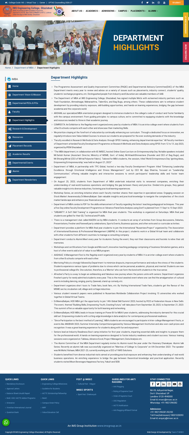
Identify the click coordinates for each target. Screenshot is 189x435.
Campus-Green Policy (50, 403)
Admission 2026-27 (186, 25)
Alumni (152, 11)
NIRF (44, 408)
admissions (108, 11)
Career (42, 2)
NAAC (44, 398)
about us (77, 11)
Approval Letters (13, 389)
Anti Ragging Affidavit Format (125, 410)
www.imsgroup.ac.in (109, 425)
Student (176, 2)
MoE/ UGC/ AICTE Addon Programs (21, 398)
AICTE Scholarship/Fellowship (54, 393)
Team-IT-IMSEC (177, 432)
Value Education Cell (50, 412)
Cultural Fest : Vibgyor (86, 384)
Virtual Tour (31, 2)
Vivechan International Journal (19, 408)
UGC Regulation (119, 401)
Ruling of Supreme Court (123, 391)
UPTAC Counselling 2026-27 (60, 2)
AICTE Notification (120, 406)
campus (122, 11)
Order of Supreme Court (122, 396)
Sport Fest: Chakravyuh (87, 394)
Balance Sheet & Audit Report (18, 393)
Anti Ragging (118, 387)
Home (8, 68)
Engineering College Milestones (54, 384)
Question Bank (13, 412)
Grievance (10, 403)
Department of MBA (24, 68)
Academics (92, 11)
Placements (138, 11)
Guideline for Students (51, 389)
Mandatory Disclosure (15, 384)
